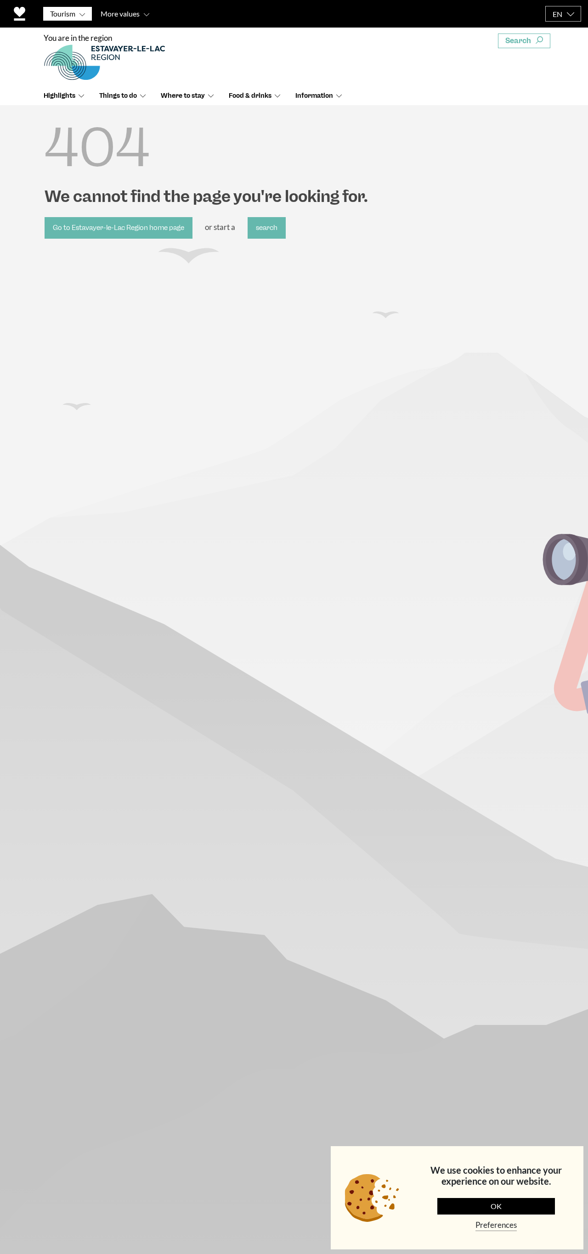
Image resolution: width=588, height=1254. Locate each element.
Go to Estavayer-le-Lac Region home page (118, 228)
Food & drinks (250, 96)
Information (314, 96)
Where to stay (183, 96)
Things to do (118, 96)
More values (120, 13)
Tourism (62, 13)
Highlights (59, 96)
